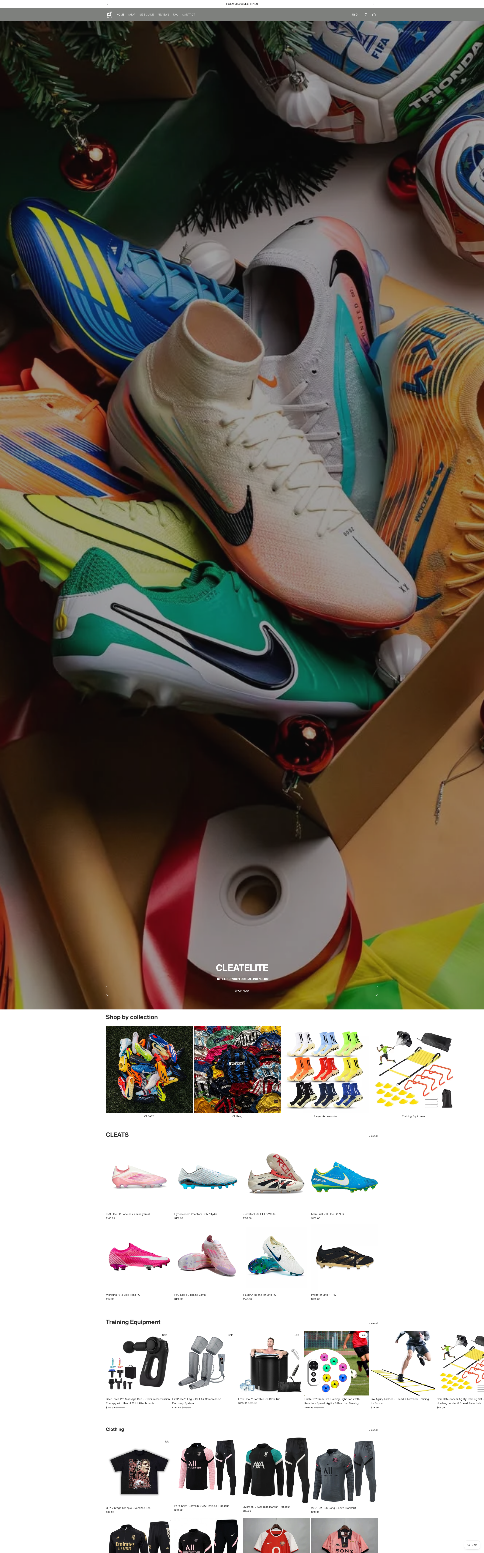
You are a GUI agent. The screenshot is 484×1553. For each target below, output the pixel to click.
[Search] (366, 14)
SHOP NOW (242, 990)
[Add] (164, 1389)
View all (373, 1135)
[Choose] (167, 1204)
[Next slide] (374, 1072)
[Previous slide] (111, 1177)
